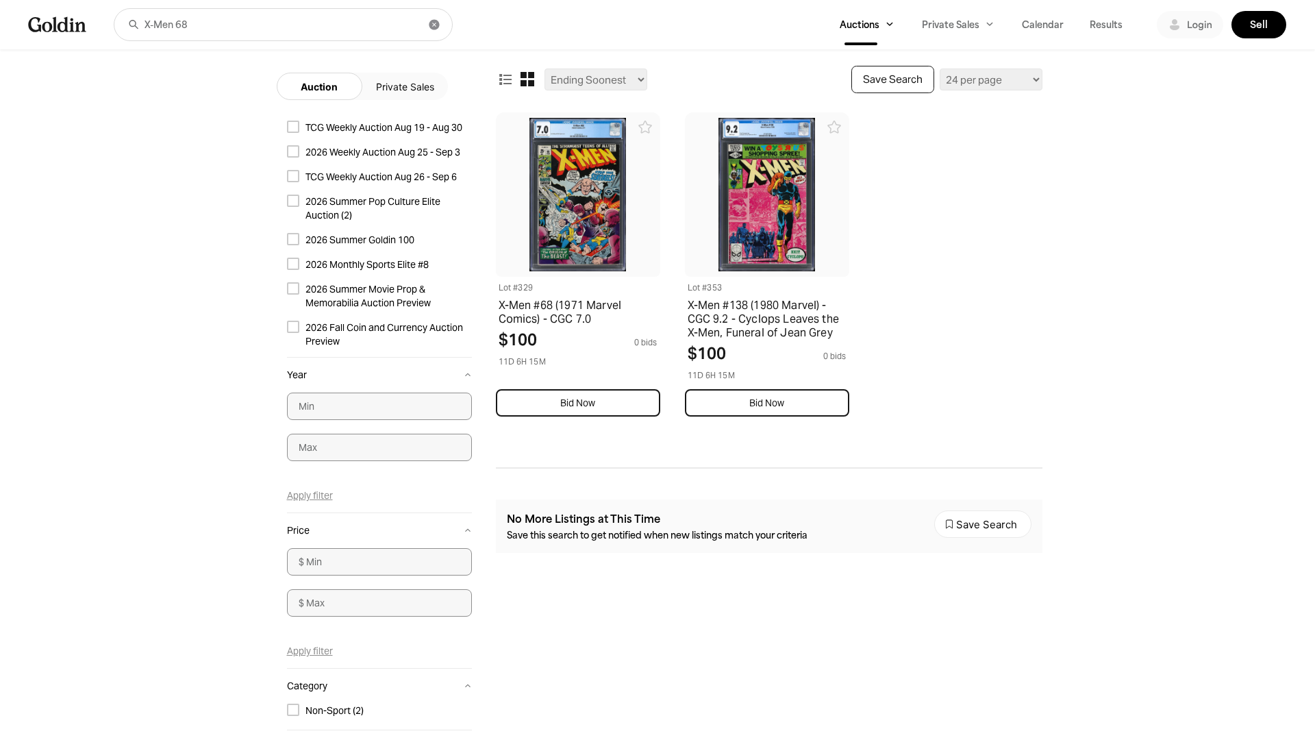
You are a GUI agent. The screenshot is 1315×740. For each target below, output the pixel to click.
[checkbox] (379, 127)
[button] (133, 24)
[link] (57, 24)
